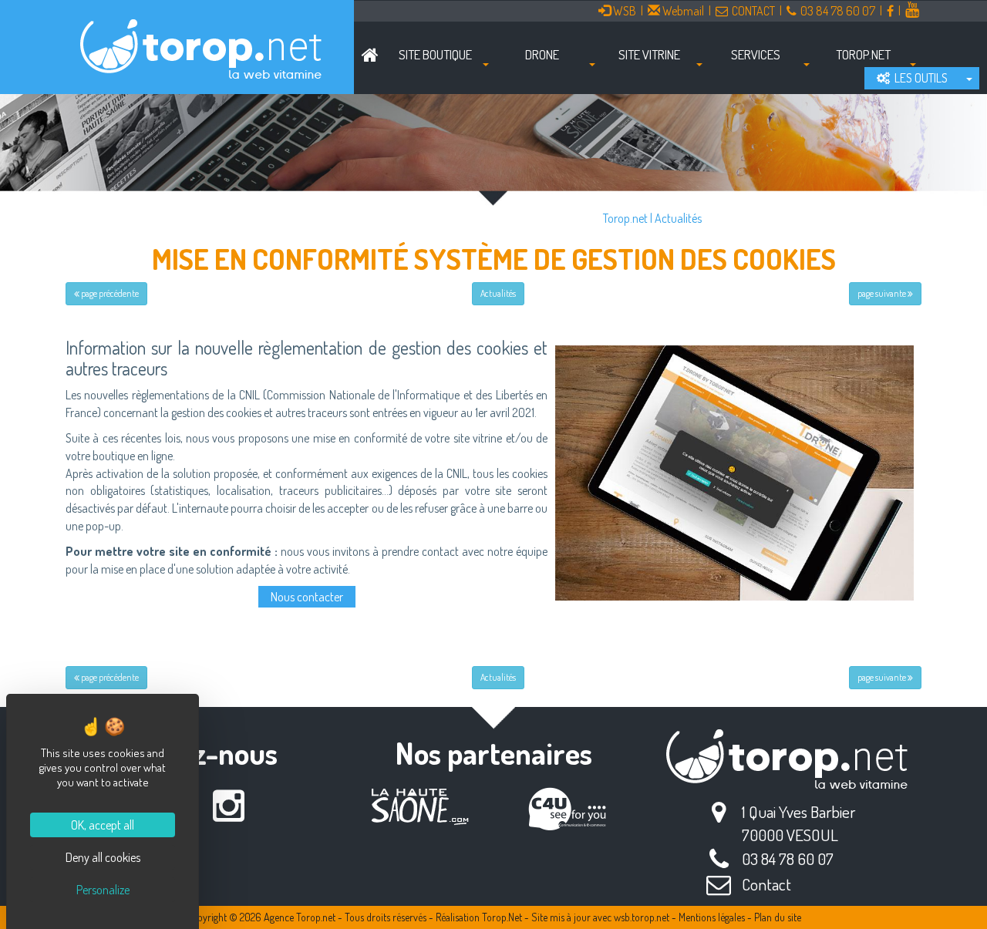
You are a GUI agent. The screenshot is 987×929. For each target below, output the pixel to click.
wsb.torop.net (641, 917)
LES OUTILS (919, 78)
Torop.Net (502, 917)
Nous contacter (307, 596)
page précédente (109, 293)
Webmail (682, 11)
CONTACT (753, 11)
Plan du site (777, 917)
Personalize (103, 889)
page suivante (882, 293)
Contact (766, 883)
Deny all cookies (103, 857)
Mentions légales (712, 917)
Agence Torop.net (299, 917)
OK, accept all (102, 825)
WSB (623, 11)
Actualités (678, 218)
